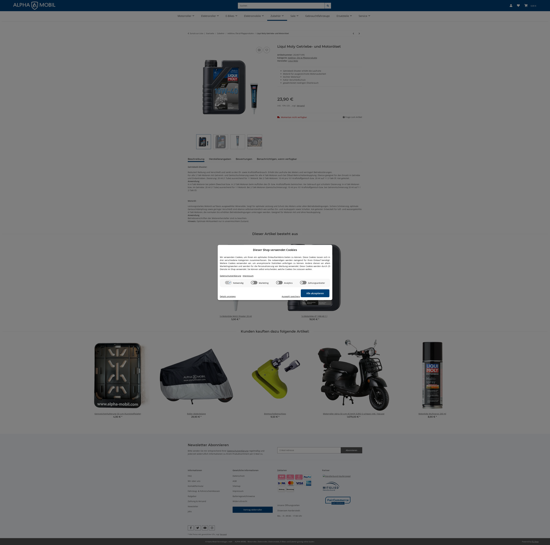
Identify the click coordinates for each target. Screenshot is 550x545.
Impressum (248, 275)
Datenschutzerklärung (230, 275)
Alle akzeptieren (315, 293)
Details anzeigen (228, 296)
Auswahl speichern (291, 296)
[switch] (228, 282)
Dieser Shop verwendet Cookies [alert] (275, 250)
